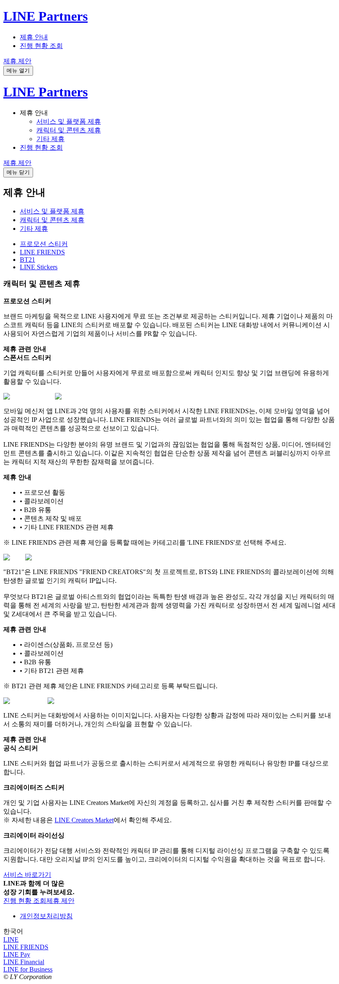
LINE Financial (23, 961)
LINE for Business (28, 969)
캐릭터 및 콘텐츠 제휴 (68, 130)
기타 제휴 (50, 138)
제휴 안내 (34, 37)
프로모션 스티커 (44, 243)
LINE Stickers (38, 267)
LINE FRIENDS (42, 252)
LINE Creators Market (84, 820)
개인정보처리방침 (46, 915)
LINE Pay (16, 954)
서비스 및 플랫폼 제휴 (68, 121)
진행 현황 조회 (41, 45)
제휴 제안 (17, 61)
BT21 (27, 259)
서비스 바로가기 (27, 874)
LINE (11, 939)
